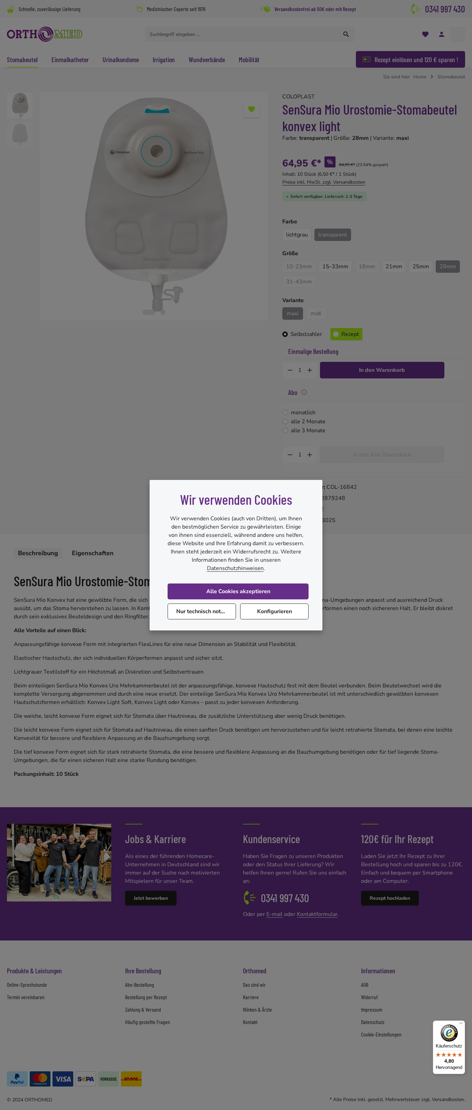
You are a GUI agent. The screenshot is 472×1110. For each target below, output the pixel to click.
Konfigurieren (274, 611)
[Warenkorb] (457, 34)
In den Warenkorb (382, 370)
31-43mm (301, 283)
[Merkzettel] (425, 34)
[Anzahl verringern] (290, 370)
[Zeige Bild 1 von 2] (148, 312)
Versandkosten (448, 1099)
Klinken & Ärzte (257, 1009)
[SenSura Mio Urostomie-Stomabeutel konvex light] (153, 206)
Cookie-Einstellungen (381, 1034)
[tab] (38, 553)
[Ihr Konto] (441, 34)
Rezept (350, 334)
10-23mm (301, 268)
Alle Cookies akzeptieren (238, 591)
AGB (364, 984)
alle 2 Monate (308, 421)
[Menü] (461, 1025)
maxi (293, 313)
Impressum (371, 1009)
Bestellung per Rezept (146, 997)
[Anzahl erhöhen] (310, 370)
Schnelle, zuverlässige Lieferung (50, 9)
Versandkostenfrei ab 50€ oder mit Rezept (315, 9)
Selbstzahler (306, 334)
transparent (332, 235)
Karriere (251, 997)
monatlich (303, 412)
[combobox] (242, 34)
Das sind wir (254, 984)
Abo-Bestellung (139, 984)
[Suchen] (346, 34)
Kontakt (250, 1022)
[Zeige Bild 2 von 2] (163, 312)
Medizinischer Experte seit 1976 (176, 9)
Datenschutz (373, 1022)
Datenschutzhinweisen (235, 568)
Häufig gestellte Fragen (147, 1022)
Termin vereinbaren (26, 997)
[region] (137, 206)
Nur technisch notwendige (206, 611)
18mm (369, 268)
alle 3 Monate (308, 430)
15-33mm (335, 266)
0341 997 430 (445, 8)
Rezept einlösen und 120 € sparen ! (416, 59)
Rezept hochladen (390, 898)
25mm (421, 266)
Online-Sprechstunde (27, 984)
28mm (448, 266)
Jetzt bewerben (151, 898)
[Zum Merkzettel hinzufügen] (251, 109)
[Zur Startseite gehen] (44, 34)
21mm (394, 266)
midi (319, 315)
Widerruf (369, 997)
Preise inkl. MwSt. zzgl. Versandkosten (323, 182)
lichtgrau (297, 235)
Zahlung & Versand (143, 1009)
